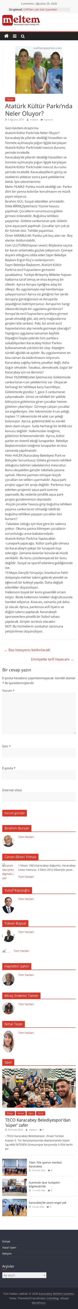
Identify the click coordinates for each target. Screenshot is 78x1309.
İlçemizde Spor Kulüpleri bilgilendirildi (44, 1184)
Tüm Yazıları (26, 837)
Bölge (10, 1113)
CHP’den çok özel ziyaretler (40, 9)
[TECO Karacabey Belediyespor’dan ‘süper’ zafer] (39, 1070)
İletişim (7, 1253)
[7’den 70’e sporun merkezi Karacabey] (14, 1161)
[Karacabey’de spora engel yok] (14, 1201)
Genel (10, 99)
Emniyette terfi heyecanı (52, 659)
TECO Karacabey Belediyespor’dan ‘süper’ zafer (38, 1122)
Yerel (40, 1113)
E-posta (9, 768)
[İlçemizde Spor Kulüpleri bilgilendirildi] (14, 1181)
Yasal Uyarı (9, 1247)
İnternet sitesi (12, 790)
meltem (34, 119)
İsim (6, 746)
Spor (30, 1113)
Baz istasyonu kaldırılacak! (27, 650)
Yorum (8, 691)
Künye (6, 1241)
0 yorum (48, 119)
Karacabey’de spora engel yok (47, 1202)
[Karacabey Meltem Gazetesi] (6, 36)
